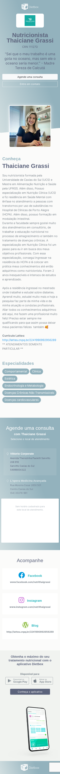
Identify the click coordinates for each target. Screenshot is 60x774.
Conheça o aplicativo (30, 691)
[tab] (30, 461)
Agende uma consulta (30, 76)
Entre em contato (30, 84)
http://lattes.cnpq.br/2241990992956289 (29, 340)
